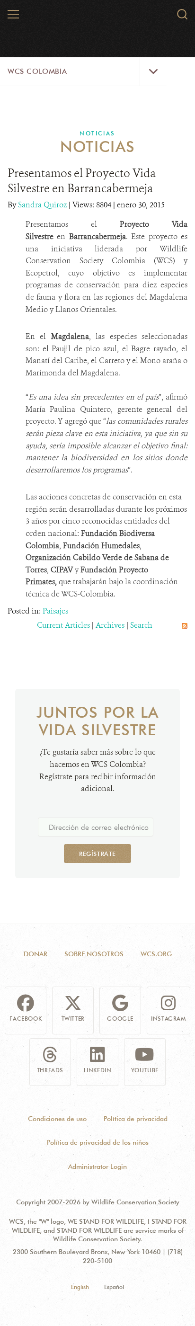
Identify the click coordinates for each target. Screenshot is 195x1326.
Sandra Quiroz (43, 205)
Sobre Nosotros (94, 954)
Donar (35, 954)
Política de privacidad (136, 1118)
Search (141, 625)
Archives (110, 625)
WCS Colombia (37, 71)
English (80, 1286)
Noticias (97, 133)
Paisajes (55, 611)
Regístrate (97, 853)
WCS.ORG (156, 954)
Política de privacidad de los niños (98, 1142)
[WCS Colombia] (98, 18)
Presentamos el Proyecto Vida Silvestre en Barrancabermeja (82, 181)
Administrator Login (97, 1166)
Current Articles (63, 625)
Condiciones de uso (57, 1118)
